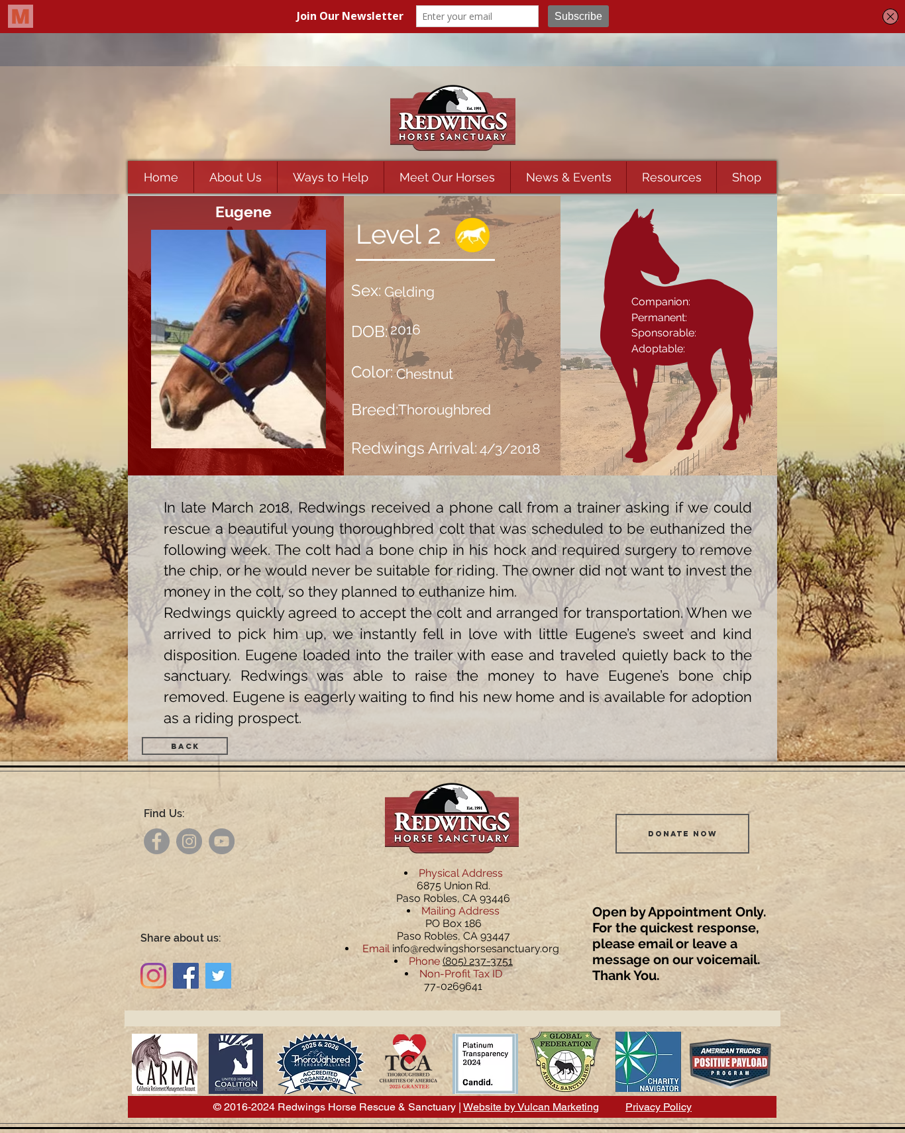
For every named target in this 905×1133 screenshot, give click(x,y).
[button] (235, 177)
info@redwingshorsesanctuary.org (475, 948)
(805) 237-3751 (478, 961)
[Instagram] (189, 841)
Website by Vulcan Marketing (531, 1107)
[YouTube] (222, 841)
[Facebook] (157, 841)
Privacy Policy (658, 1107)
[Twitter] (218, 976)
